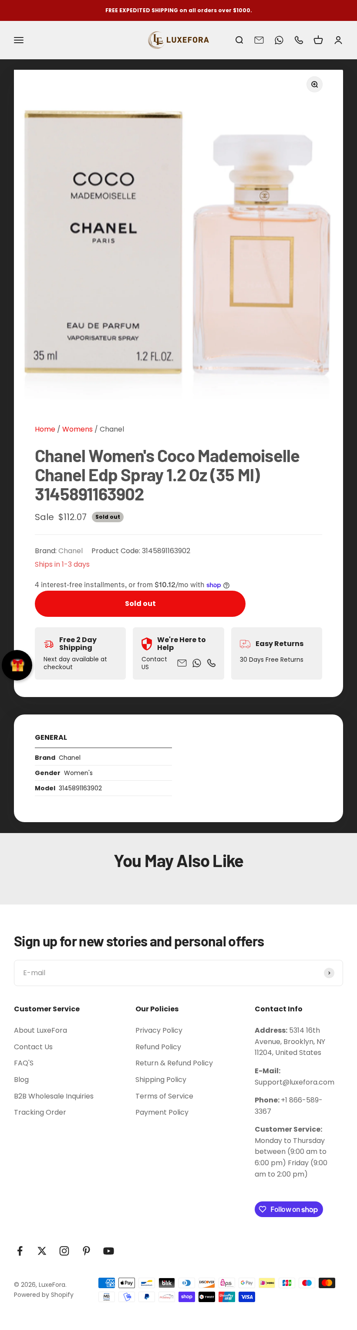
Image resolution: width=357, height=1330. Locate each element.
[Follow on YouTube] (109, 1251)
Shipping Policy (160, 1080)
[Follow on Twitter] (42, 1251)
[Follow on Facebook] (20, 1251)
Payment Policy (162, 1112)
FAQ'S (24, 1063)
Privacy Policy (158, 1030)
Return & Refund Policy (174, 1063)
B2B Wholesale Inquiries (54, 1096)
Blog (21, 1080)
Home (45, 429)
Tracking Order (40, 1112)
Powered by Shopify (44, 1294)
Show (17, 665)
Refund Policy (158, 1047)
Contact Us (33, 1047)
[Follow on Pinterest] (86, 1251)
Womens (77, 429)
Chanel (112, 429)
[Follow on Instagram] (64, 1251)
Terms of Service (164, 1096)
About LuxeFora (40, 1030)
